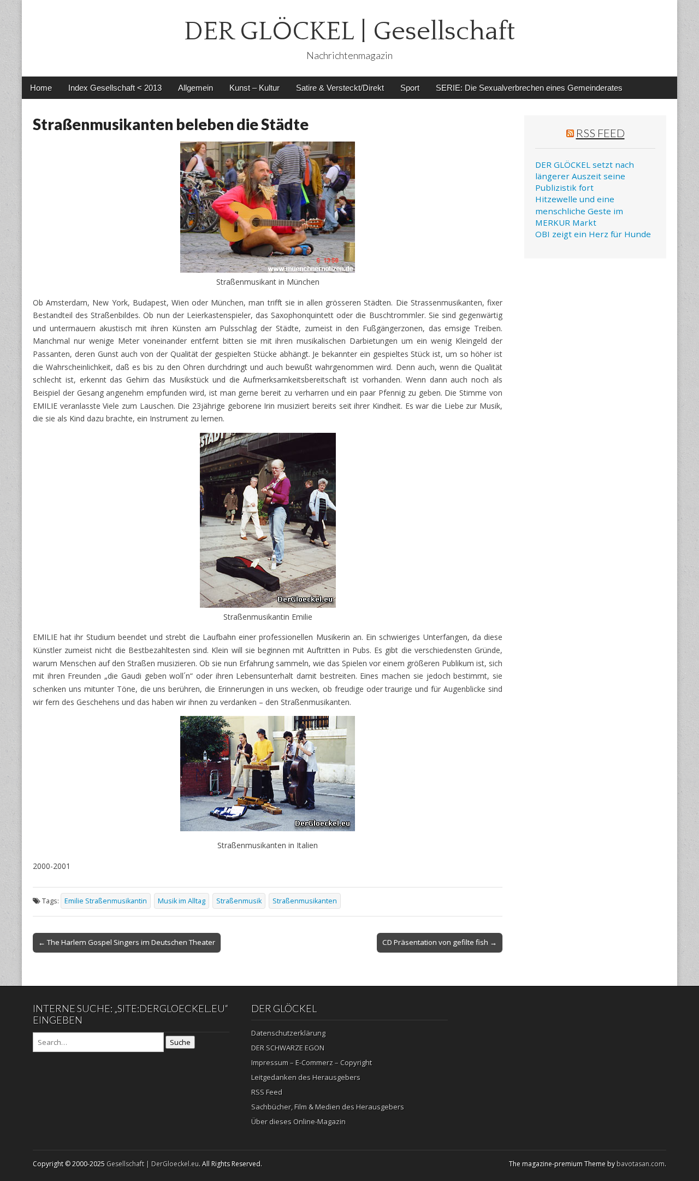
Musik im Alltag (181, 901)
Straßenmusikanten (305, 901)
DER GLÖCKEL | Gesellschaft (349, 31)
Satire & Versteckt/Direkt (340, 87)
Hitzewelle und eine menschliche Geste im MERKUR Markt (579, 210)
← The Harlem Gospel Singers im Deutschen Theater (126, 942)
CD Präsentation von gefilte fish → (439, 942)
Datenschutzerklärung (288, 1033)
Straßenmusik (239, 901)
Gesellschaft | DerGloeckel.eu (152, 1163)
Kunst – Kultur (254, 87)
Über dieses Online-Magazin (298, 1121)
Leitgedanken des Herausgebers (305, 1077)
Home (41, 87)
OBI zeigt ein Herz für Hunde (593, 233)
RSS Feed (600, 132)
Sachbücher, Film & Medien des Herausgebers (327, 1107)
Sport (409, 87)
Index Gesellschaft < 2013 (115, 87)
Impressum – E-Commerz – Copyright (311, 1062)
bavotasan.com (641, 1163)
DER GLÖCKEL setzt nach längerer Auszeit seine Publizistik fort (584, 176)
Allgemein (195, 87)
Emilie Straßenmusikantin (105, 901)
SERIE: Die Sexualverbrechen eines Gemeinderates (529, 87)
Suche (180, 1042)
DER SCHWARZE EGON (287, 1048)
